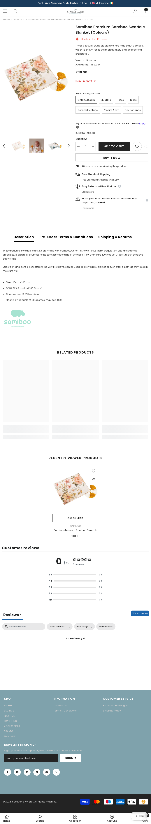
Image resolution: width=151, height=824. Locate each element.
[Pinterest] (27, 772)
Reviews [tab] (12, 614)
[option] (75, 3)
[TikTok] (36, 772)
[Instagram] (17, 772)
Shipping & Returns (115, 237)
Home (6, 19)
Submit (70, 758)
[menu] (5, 11)
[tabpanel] (75, 651)
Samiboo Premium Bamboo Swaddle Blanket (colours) (75, 530)
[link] (26, 431)
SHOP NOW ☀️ (103, 3)
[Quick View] (93, 479)
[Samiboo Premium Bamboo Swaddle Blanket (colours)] (75, 489)
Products (19, 19)
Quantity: (81, 138)
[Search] (15, 11)
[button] (4, 146)
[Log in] (136, 11)
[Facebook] (7, 772)
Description (24, 237)
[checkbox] (105, 626)
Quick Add (75, 518)
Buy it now (112, 158)
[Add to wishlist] (137, 146)
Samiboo (91, 60)
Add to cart (114, 146)
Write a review (140, 613)
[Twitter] (56, 772)
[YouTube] (46, 772)
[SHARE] (145, 146)
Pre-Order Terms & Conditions (66, 237)
